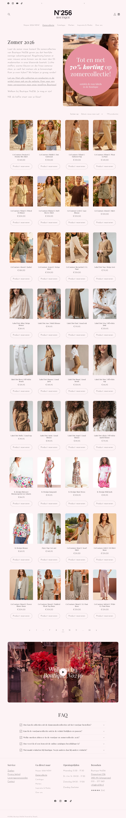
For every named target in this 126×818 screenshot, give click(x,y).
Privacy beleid (14, 774)
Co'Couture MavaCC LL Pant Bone (77, 605)
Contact (11, 781)
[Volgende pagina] (96, 630)
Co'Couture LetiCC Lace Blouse (77, 212)
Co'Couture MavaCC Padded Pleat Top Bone (49, 605)
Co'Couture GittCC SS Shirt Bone (105, 549)
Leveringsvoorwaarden (18, 778)
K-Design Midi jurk (104, 492)
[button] (9, 14)
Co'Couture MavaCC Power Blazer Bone (21, 605)
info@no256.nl (97, 785)
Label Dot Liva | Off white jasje (105, 324)
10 (70, 630)
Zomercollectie (41, 775)
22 (89, 630)
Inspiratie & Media (43, 788)
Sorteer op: (74, 114)
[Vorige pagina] (29, 630)
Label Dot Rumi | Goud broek (77, 380)
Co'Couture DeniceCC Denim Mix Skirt (21, 156)
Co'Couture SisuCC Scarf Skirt (77, 549)
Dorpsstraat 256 (98, 774)
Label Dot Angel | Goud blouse (77, 437)
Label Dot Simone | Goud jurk (49, 380)
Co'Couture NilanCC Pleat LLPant (104, 156)
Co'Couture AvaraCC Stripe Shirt (49, 268)
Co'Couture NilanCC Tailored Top (77, 156)
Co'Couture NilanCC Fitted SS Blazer (21, 212)
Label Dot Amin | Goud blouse (49, 437)
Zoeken (11, 771)
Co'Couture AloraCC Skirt (104, 211)
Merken (38, 784)
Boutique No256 (19, 816)
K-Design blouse (21, 548)
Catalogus (39, 779)
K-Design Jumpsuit (49, 492)
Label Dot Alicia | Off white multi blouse (104, 437)
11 (76, 630)
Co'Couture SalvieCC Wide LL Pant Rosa (104, 605)
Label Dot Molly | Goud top (21, 436)
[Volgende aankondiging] (84, 3)
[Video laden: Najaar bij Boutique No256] (63, 672)
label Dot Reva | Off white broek (21, 380)
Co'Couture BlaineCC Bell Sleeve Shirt (49, 212)
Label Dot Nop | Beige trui (104, 267)
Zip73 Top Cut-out (49, 548)
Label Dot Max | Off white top (105, 380)
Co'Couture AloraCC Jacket (21, 267)
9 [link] (63, 630)
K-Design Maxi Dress (77, 492)
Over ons (39, 792)
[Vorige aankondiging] (41, 3)
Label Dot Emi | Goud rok (77, 323)
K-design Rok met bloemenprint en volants (21, 493)
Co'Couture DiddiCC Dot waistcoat (49, 156)
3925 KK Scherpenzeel (101, 778)
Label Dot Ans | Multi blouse (49, 323)
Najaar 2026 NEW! (43, 771)
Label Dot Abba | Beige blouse (21, 324)
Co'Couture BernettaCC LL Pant (76, 268)
